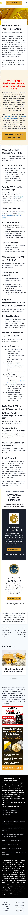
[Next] (23, 663)
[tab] (12, 678)
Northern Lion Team (8, 32)
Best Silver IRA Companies (9, 812)
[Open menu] (26, 3)
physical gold (19, 197)
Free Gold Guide (6, 814)
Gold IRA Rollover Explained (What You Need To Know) (7, 632)
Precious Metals (19, 902)
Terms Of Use (20, 908)
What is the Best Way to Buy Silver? (12, 848)
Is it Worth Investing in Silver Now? (12, 840)
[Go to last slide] (4, 663)
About (16, 905)
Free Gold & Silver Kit (14, 3)
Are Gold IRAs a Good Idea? (10, 844)
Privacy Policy (20, 910)
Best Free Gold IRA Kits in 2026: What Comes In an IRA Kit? (20, 632)
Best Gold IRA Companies (9, 810)
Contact (22, 905)
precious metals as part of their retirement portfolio (12, 215)
